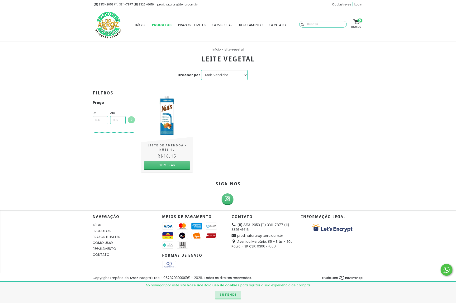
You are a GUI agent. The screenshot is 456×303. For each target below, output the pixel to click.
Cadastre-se (341, 4)
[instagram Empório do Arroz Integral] (227, 199)
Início (217, 49)
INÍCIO (140, 25)
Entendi (228, 295)
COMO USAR (222, 25)
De (94, 113)
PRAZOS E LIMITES (192, 25)
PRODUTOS (161, 25)
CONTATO (277, 25)
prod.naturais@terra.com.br (177, 4)
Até (112, 113)
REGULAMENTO (251, 25)
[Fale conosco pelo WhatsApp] (446, 270)
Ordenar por (188, 75)
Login (358, 4)
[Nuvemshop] (342, 279)
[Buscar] (301, 24)
